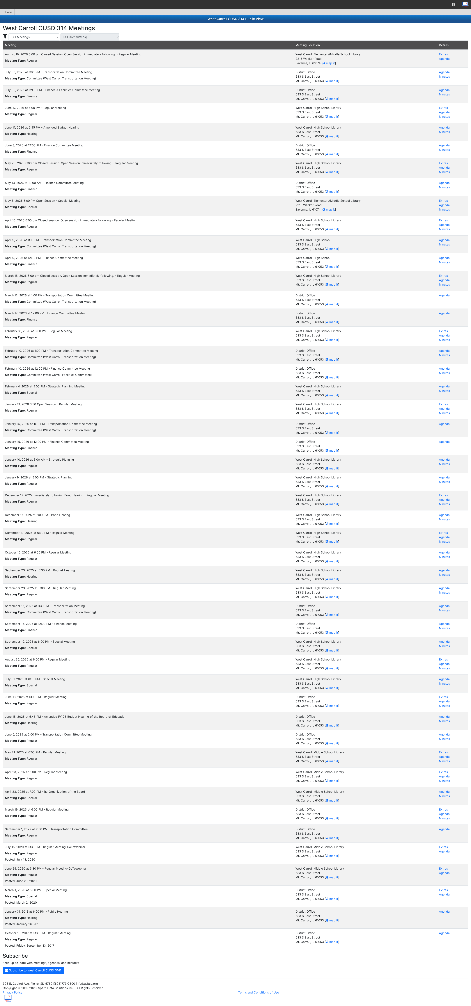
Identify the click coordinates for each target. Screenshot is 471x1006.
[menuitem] (453, 4)
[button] (453, 4)
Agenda (444, 58)
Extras (443, 54)
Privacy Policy (12, 992)
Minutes (444, 76)
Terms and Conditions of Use (258, 992)
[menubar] (235, 4)
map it (330, 63)
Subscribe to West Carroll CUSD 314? (34, 970)
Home (8, 12)
